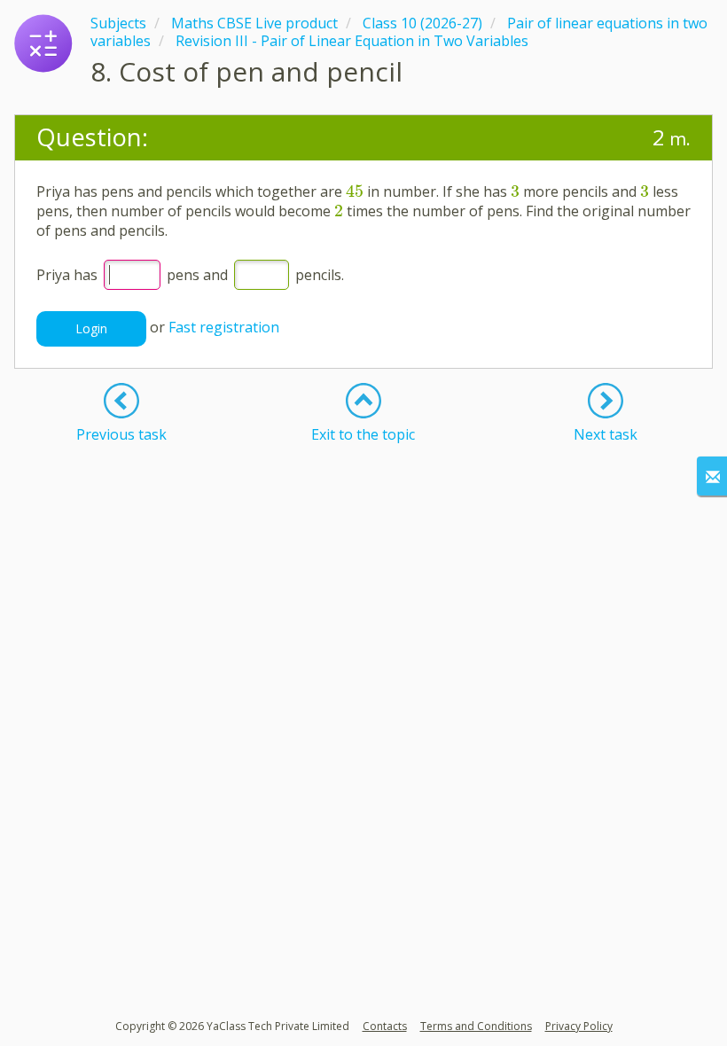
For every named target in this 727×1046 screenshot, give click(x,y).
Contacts (385, 1026)
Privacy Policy (579, 1026)
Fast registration (223, 327)
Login (91, 328)
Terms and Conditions (476, 1026)
